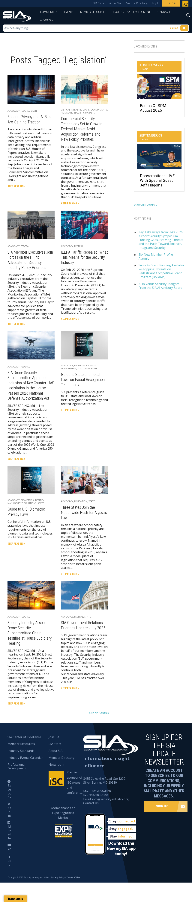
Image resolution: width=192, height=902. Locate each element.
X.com (9, 812)
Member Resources (93, 12)
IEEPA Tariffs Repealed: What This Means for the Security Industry (84, 257)
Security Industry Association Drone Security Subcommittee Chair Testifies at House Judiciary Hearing (31, 633)
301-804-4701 (98, 795)
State (34, 110)
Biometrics (80, 365)
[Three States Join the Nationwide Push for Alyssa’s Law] (84, 480)
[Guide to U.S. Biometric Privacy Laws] (31, 480)
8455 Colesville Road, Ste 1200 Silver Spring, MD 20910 (104, 781)
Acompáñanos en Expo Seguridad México (63, 813)
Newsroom (56, 764)
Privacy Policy (58, 877)
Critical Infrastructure (75, 109)
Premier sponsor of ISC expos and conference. (75, 782)
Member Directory (136, 3)
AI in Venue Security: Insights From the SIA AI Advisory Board (160, 286)
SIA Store (98, 3)
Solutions (83, 368)
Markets (90, 112)
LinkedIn (9, 832)
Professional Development (131, 12)
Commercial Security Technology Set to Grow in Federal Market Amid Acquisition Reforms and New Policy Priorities (81, 129)
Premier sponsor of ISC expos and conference (186, 4)
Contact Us (91, 803)
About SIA (115, 3)
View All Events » (145, 205)
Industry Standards (21, 751)
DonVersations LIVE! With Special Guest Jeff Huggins (158, 180)
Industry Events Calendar (25, 758)
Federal (25, 110)
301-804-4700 (101, 791)
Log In (155, 3)
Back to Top (173, 881)
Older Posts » (99, 713)
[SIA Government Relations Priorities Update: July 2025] (84, 595)
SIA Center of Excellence (24, 737)
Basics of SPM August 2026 (153, 108)
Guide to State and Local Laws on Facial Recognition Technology (83, 379)
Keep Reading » (16, 186)
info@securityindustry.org (110, 799)
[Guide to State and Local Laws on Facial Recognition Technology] (84, 345)
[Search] (186, 16)
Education (80, 501)
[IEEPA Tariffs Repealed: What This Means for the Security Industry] (84, 224)
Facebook (9, 791)
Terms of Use (73, 877)
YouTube (9, 856)
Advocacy (46, 20)
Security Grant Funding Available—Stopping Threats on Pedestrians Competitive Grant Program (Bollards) (161, 271)
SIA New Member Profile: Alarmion (156, 257)
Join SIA (171, 3)
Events (69, 12)
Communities (49, 12)
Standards (164, 12)
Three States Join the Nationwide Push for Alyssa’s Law (84, 512)
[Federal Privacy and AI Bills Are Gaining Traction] (31, 89)
